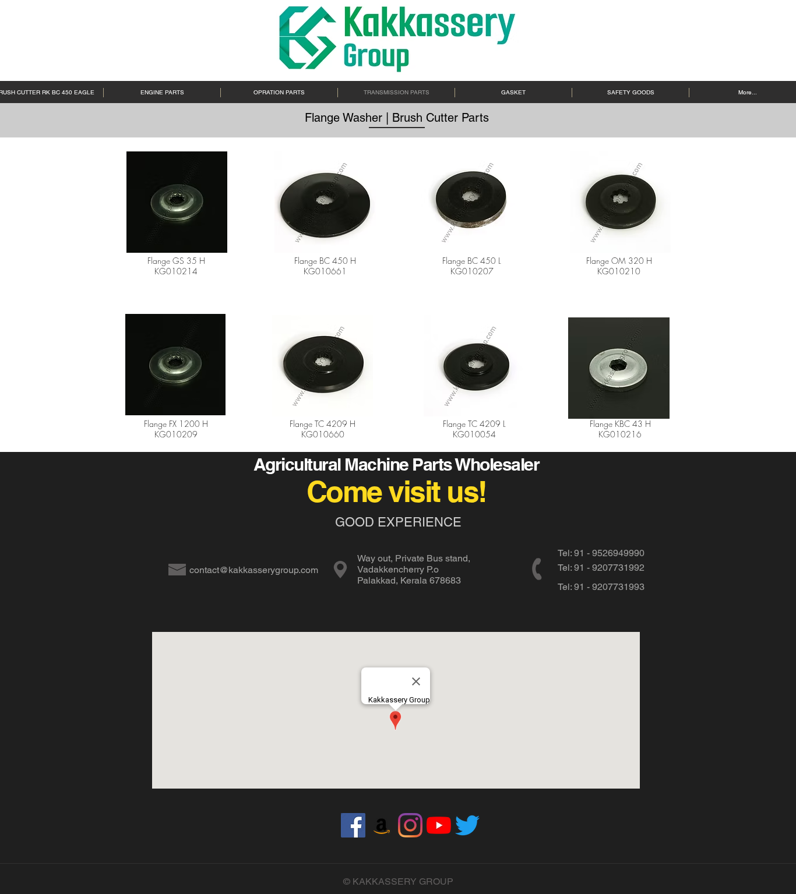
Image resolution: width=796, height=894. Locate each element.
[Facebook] (353, 825)
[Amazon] (381, 825)
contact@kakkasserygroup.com (253, 569)
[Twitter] (467, 825)
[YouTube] (439, 825)
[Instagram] (410, 825)
